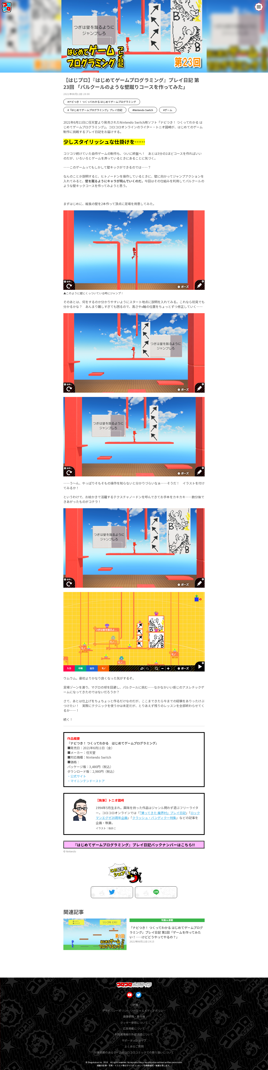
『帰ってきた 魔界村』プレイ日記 (163, 812)
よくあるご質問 (134, 1046)
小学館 (134, 1005)
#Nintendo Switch (142, 110)
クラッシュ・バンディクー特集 (154, 817)
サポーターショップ (134, 1040)
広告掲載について (134, 1028)
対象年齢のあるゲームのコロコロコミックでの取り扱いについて (134, 1052)
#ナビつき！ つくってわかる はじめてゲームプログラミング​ (101, 102)
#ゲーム (167, 110)
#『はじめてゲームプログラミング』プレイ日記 (94, 110)
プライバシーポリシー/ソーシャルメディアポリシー (134, 1011)
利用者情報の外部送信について (134, 1034)
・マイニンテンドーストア (86, 780)
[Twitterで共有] (112, 892)
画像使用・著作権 (134, 1016)
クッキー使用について (134, 1022)
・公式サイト (76, 776)
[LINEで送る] (156, 892)
